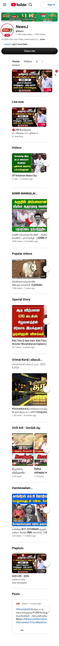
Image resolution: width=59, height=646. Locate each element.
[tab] (16, 61)
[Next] (46, 163)
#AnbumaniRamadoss (35, 619)
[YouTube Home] (19, 4)
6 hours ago (35, 604)
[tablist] (29, 61)
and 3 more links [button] (19, 44)
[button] (7, 30)
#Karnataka (22, 622)
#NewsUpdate (23, 609)
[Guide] (5, 5)
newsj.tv (8, 44)
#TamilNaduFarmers (40, 622)
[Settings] (37, 5)
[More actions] (53, 71)
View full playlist (19, 583)
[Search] (30, 5)
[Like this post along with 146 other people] (17, 630)
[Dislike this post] (27, 630)
